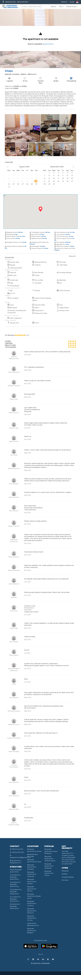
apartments (48, 44)
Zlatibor (65, 874)
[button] (61, 6)
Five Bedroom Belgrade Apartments (15, 906)
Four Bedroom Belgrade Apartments (15, 899)
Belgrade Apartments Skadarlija (48, 866)
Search (53, 6)
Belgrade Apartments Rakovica (31, 911)
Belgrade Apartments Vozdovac (31, 874)
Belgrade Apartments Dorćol (48, 873)
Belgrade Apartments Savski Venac (34, 896)
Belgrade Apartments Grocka (31, 918)
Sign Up (64, 2)
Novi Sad (65, 880)
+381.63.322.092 (10, 2)
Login (71, 2)
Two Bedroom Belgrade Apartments (15, 884)
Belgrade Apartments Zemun (31, 889)
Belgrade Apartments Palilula (31, 881)
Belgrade (65, 871)
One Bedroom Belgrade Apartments (15, 877)
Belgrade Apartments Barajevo (31, 931)
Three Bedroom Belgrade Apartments (16, 892)
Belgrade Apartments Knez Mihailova (50, 851)
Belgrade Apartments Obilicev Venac (49, 859)
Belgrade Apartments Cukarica (31, 903)
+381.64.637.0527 (22, 2)
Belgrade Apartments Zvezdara (31, 867)
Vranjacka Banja (68, 877)
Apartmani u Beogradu (41, 963)
